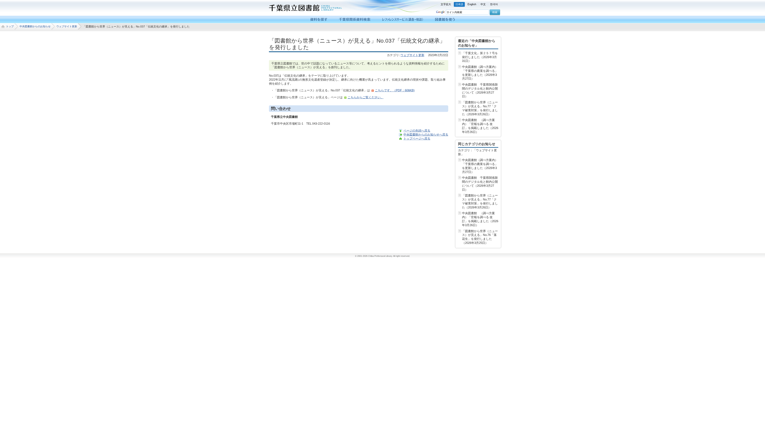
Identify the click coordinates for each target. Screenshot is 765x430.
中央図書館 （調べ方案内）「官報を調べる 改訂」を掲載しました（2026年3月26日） (480, 125)
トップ (10, 26)
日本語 (459, 4)
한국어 (494, 4)
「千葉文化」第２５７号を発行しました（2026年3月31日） (480, 57)
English (472, 4)
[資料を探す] (318, 19)
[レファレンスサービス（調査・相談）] (402, 19)
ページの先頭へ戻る (416, 130)
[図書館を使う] (445, 19)
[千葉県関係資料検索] (354, 19)
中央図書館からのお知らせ (35, 26)
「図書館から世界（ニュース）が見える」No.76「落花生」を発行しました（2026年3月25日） (480, 236)
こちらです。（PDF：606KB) (395, 90)
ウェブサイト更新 (66, 26)
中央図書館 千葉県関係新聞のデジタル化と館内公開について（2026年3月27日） (480, 90)
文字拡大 (446, 4)
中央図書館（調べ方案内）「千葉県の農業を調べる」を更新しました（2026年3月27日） (480, 72)
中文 (483, 4)
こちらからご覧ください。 (365, 97)
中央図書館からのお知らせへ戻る (425, 134)
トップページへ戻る (416, 138)
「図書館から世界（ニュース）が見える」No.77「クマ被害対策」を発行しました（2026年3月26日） (480, 108)
